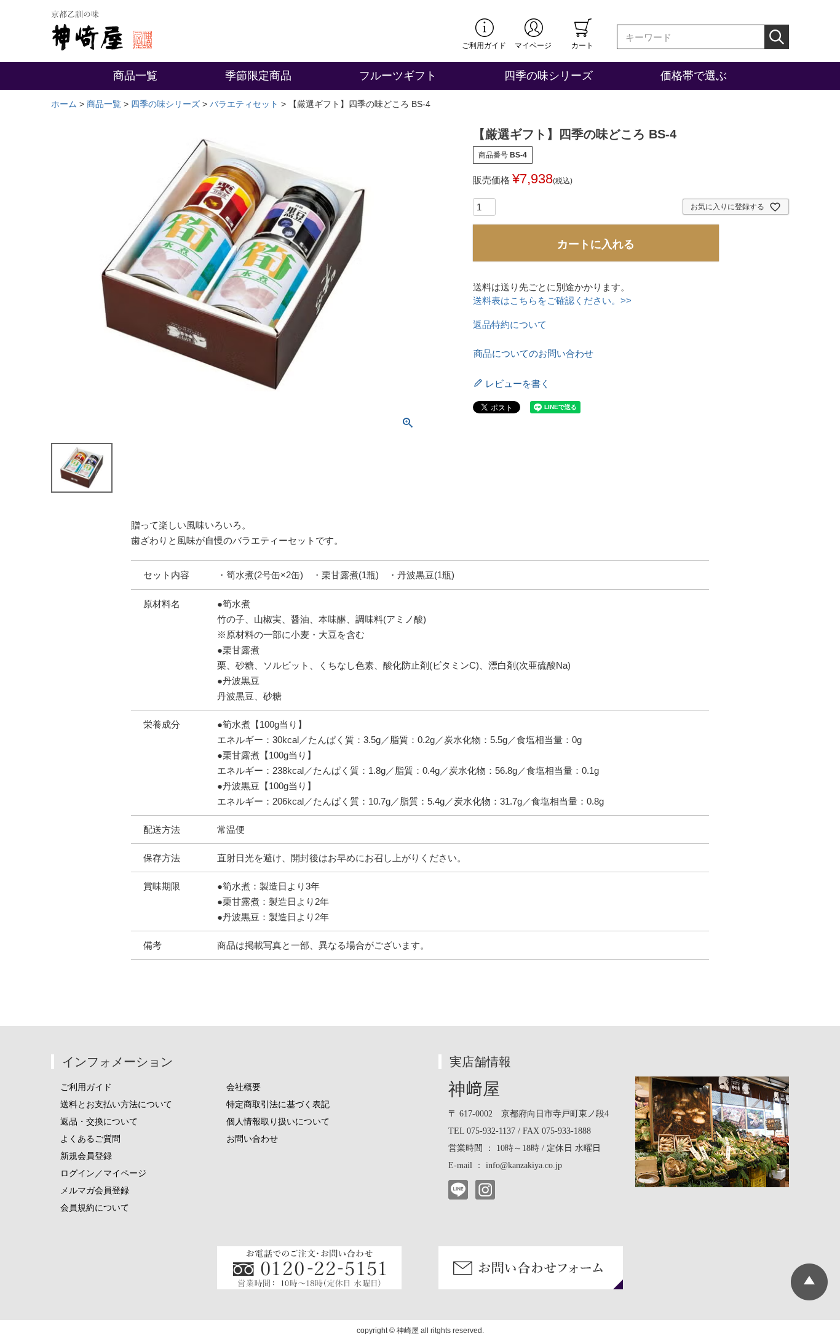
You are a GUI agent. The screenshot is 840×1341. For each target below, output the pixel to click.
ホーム (64, 104)
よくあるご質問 (90, 1139)
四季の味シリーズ (548, 76)
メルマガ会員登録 (94, 1190)
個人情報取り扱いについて (278, 1121)
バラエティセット (244, 104)
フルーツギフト (398, 76)
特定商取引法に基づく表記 (278, 1104)
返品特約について (510, 324)
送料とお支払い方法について (116, 1104)
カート (582, 45)
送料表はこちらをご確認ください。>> (552, 300)
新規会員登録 (86, 1156)
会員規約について (94, 1207)
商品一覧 (135, 76)
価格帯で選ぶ (693, 76)
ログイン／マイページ (103, 1173)
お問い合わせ (252, 1139)
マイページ (533, 45)
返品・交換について (99, 1121)
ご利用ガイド (484, 45)
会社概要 (243, 1087)
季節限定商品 (258, 76)
